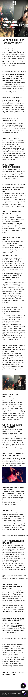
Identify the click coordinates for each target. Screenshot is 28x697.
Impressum (5, 693)
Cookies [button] (19, 693)
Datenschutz (12, 693)
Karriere (4, 694)
